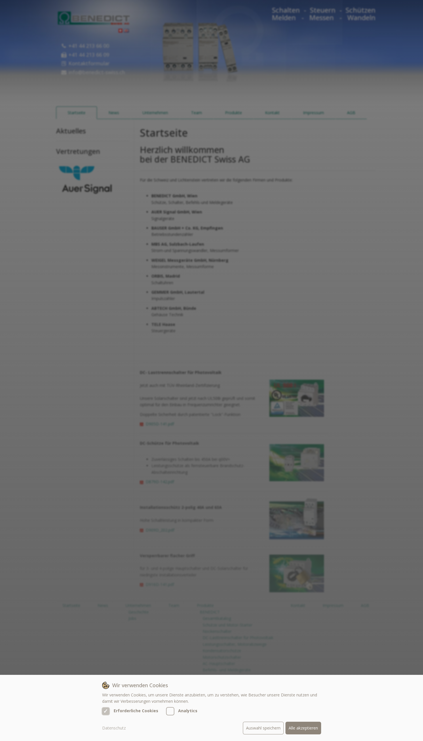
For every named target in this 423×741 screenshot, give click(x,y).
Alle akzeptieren (303, 728)
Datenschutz (114, 728)
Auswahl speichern (263, 728)
